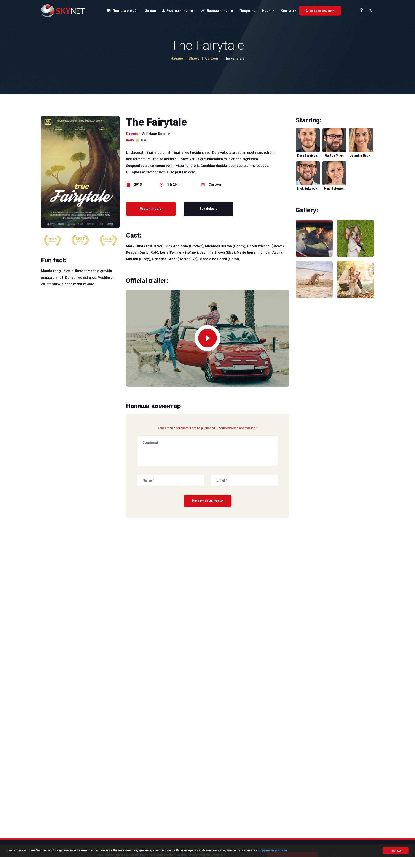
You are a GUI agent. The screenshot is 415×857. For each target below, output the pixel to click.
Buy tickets (208, 209)
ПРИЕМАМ (395, 850)
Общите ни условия (272, 850)
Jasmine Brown (361, 155)
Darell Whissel (307, 155)
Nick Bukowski (307, 188)
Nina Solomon (334, 188)
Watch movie (150, 209)
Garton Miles (334, 155)
